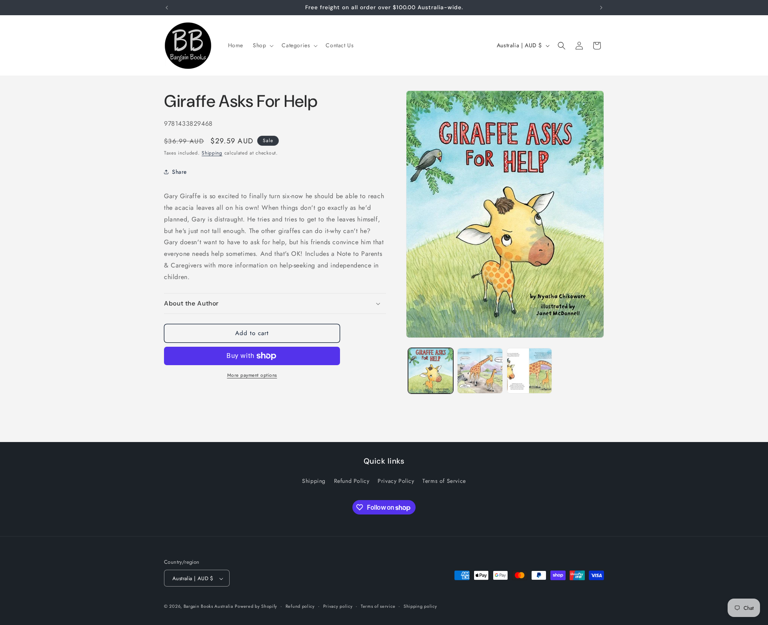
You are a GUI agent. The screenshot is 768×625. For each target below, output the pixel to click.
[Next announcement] (601, 7)
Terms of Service (444, 481)
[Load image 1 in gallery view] (430, 370)
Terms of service (378, 606)
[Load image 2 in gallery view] (479, 370)
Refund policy (300, 606)
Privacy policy (338, 606)
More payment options (252, 375)
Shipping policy (420, 606)
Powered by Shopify (256, 606)
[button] (262, 45)
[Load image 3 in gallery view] (529, 370)
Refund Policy (352, 481)
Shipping (212, 153)
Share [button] (179, 172)
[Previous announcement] (167, 7)
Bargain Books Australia (208, 606)
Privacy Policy (396, 481)
